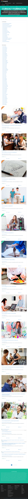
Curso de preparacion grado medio (17, 472)
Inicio (1, 19)
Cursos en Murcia (4, 80)
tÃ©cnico (23, 493)
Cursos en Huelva (4, 71)
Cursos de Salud (4, 40)
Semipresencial (16, 487)
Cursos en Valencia (4, 97)
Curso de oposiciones (5, 472)
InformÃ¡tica (3, 231)
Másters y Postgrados (8, 3)
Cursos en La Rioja (4, 87)
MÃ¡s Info (20, 131)
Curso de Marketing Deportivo (6, 431)
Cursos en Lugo (4, 77)
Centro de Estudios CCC (4, 234)
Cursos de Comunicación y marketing (7, 25)
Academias (2, 491)
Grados (14, 3)
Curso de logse (8, 476)
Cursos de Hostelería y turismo (6, 32)
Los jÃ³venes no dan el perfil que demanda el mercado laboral (10, 496)
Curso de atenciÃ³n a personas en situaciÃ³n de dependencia (12, 480)
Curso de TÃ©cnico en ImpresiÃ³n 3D (7, 232)
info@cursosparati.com (11, 498)
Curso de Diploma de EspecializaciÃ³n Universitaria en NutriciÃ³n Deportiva (13, 454)
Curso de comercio (20, 476)
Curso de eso (2, 472)
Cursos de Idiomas (4, 33)
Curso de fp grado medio (13, 473)
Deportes (3, 365)
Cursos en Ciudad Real (5, 62)
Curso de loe (11, 476)
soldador (23, 488)
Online (15, 488)
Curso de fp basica (4, 473)
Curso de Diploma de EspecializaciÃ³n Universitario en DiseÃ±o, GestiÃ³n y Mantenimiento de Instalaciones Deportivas (13, 443)
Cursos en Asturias (4, 51)
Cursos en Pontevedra (5, 86)
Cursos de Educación (5, 30)
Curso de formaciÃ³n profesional (11, 472)
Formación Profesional (19, 3)
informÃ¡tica (23, 490)
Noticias (9, 485)
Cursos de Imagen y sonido (5, 34)
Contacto (26, 498)
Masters (2, 487)
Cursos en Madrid (4, 78)
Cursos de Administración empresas (6, 23)
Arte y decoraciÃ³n (4, 177)
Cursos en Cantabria (4, 60)
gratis (22, 487)
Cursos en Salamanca (5, 88)
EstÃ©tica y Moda (4, 338)
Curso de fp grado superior (8, 473)
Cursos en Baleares (4, 54)
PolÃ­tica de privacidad (22, 498)
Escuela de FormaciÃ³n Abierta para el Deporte (7, 395)
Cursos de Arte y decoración (5, 24)
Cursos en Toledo (4, 96)
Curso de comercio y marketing (16, 476)
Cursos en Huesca (4, 72)
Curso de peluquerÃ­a (22, 478)
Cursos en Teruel (4, 95)
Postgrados (2, 488)
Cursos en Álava (4, 46)
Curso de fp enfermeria (18, 473)
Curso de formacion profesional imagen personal (21, 475)
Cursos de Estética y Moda (5, 31)
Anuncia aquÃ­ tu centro (17, 498)
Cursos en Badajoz (4, 53)
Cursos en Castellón (4, 61)
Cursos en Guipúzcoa (5, 70)
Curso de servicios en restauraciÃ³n (7, 478)
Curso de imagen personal (17, 478)
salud (22, 491)
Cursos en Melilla (4, 104)
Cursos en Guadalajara (5, 69)
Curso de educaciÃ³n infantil (3, 480)
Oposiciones (2, 490)
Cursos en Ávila (4, 52)
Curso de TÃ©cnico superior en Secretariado (9, 313)
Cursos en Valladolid (4, 98)
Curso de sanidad (11, 479)
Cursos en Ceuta (4, 103)
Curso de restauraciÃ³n (12, 478)
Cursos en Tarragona (5, 94)
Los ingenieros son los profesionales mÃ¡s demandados (10, 491)
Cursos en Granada (4, 68)
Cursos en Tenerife (4, 89)
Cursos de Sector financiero (5, 41)
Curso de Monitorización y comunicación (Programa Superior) (11, 125)
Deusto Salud (3, 207)
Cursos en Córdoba (4, 63)
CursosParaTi (4, 1)
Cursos (3, 3)
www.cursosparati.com (6, 498)
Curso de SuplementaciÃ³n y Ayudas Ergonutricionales (10, 420)
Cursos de (6, 19)
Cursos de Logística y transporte (6, 39)
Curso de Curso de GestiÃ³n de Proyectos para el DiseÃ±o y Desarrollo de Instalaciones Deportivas (13, 394)
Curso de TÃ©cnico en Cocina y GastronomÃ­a (9, 286)
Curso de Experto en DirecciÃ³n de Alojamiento (9, 152)
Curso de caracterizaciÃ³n (7, 479)
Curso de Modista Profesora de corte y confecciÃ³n (10, 340)
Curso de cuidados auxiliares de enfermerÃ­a (17, 479)
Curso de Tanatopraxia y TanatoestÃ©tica (8, 259)
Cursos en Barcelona (4, 55)
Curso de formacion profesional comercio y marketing (11, 475)
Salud (2, 204)
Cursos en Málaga (4, 79)
